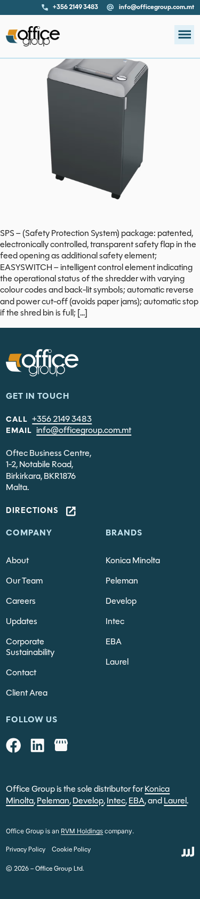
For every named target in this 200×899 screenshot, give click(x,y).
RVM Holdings (82, 831)
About (17, 561)
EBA (114, 642)
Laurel (117, 662)
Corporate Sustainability (30, 647)
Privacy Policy (25, 850)
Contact (21, 673)
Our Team (24, 581)
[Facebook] (13, 745)
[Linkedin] (37, 745)
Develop (121, 601)
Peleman (122, 581)
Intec (115, 622)
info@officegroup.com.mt (83, 431)
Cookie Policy (71, 850)
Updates (21, 622)
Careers (21, 601)
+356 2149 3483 (62, 419)
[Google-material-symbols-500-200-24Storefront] (60, 745)
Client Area (26, 693)
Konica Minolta (133, 561)
